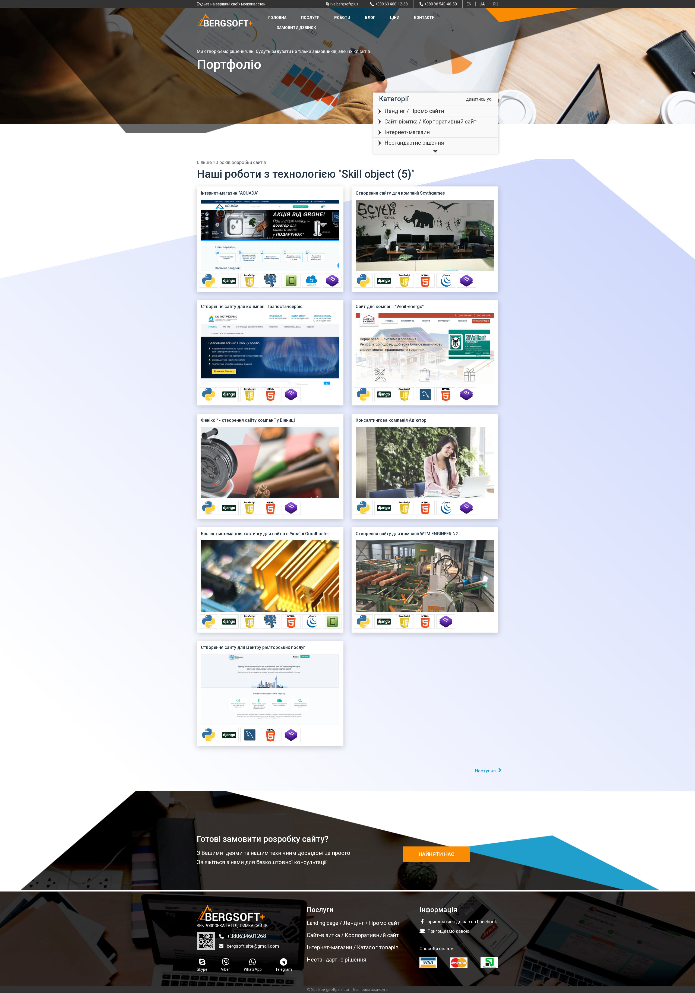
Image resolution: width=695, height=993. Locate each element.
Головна (277, 17)
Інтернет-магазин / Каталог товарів (353, 947)
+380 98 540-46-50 (440, 4)
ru (495, 4)
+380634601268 (246, 936)
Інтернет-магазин (407, 132)
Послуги (310, 17)
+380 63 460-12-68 (391, 4)
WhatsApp (253, 969)
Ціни (394, 17)
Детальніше (270, 239)
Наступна (486, 770)
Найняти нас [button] (436, 854)
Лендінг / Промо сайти (414, 111)
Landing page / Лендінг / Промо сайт (353, 923)
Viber (225, 969)
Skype (202, 969)
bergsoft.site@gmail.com (252, 946)
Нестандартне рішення (414, 142)
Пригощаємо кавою (449, 931)
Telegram (283, 969)
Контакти (424, 17)
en (469, 4)
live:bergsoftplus (343, 4)
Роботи (342, 17)
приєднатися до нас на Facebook (462, 921)
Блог (370, 17)
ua (482, 4)
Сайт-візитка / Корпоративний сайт (430, 121)
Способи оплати (436, 948)
